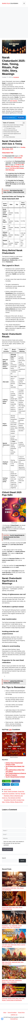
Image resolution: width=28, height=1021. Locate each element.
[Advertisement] (14, 22)
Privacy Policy (21, 1012)
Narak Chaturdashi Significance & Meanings (12, 134)
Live (10, 729)
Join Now (21, 117)
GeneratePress (14, 1018)
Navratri (23, 793)
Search (4, 858)
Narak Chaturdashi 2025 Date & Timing (13, 125)
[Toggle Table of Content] (23, 123)
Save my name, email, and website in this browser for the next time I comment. (14, 843)
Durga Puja (21, 791)
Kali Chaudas (13, 100)
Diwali (5, 791)
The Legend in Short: (10, 128)
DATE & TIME (7, 789)
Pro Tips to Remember (9, 137)
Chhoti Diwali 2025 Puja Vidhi (11, 131)
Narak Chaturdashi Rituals (10, 130)
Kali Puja (17, 793)
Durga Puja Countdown (8, 793)
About (4, 1012)
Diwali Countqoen (12, 791)
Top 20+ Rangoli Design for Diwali (15, 777)
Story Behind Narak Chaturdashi (12, 126)
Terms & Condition (12, 1012)
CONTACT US (14, 1014)
